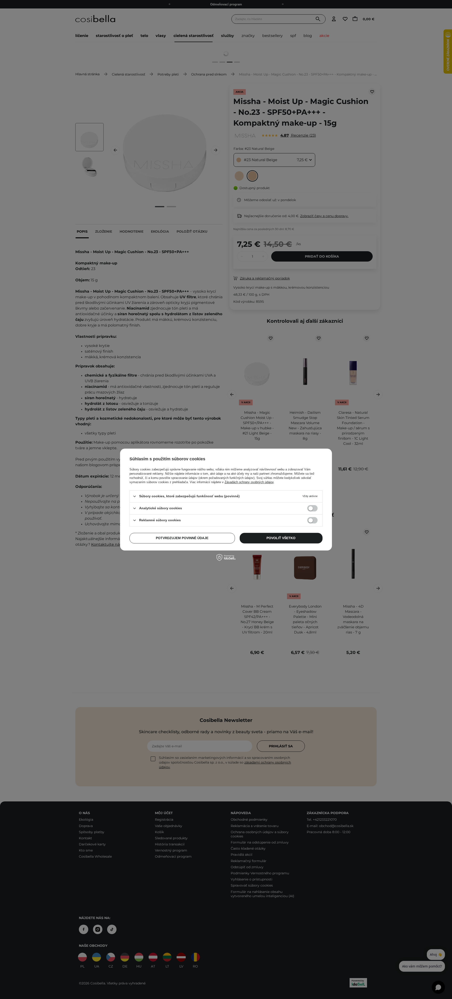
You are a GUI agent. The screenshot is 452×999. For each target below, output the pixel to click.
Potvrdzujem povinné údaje (182, 538)
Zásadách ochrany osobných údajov (249, 482)
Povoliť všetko (280, 538)
